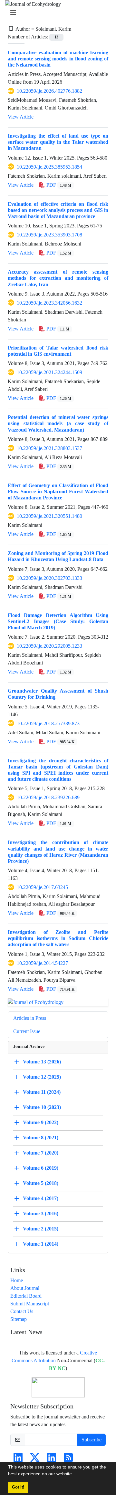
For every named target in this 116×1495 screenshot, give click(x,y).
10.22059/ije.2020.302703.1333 (49, 578)
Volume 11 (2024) (42, 1092)
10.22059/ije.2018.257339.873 (48, 723)
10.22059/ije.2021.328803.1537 (49, 448)
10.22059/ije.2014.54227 (42, 963)
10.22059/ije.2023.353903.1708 (49, 235)
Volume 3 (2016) (40, 1213)
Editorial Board (26, 1296)
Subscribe (92, 1440)
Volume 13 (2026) (42, 1061)
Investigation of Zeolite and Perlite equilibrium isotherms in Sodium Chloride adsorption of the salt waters (58, 938)
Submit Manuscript (29, 1304)
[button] (75, 1475)
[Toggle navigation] (56, 12)
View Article (21, 117)
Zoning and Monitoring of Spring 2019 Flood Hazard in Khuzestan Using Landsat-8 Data (58, 556)
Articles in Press (29, 1018)
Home (16, 1280)
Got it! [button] (18, 1487)
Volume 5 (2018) (40, 1183)
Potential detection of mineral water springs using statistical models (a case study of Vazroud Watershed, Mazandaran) (58, 423)
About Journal (24, 1288)
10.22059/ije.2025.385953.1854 (49, 167)
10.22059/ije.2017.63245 (42, 887)
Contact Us (21, 1311)
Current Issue (26, 1031)
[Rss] (68, 1460)
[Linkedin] (18, 1460)
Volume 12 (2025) (42, 1076)
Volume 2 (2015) (40, 1228)
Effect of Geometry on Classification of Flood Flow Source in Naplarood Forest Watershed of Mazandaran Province (58, 491)
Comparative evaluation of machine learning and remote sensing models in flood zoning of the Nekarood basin (58, 58)
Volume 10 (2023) (42, 1107)
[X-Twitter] (35, 1460)
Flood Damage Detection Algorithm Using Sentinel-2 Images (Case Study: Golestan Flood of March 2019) (58, 621)
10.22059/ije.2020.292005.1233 (49, 646)
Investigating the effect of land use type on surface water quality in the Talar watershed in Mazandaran (58, 142)
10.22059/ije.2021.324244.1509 (49, 372)
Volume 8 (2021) (40, 1137)
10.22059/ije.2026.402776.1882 (49, 91)
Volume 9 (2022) (40, 1122)
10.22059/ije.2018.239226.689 (48, 797)
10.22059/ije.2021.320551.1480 (49, 516)
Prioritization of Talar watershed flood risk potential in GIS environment (58, 351)
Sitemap (18, 1319)
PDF (58, 185)
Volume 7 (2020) (40, 1152)
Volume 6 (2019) (40, 1168)
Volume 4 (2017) (40, 1198)
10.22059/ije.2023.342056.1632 (49, 303)
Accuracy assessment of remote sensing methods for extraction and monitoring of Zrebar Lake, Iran (58, 278)
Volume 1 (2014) (40, 1243)
